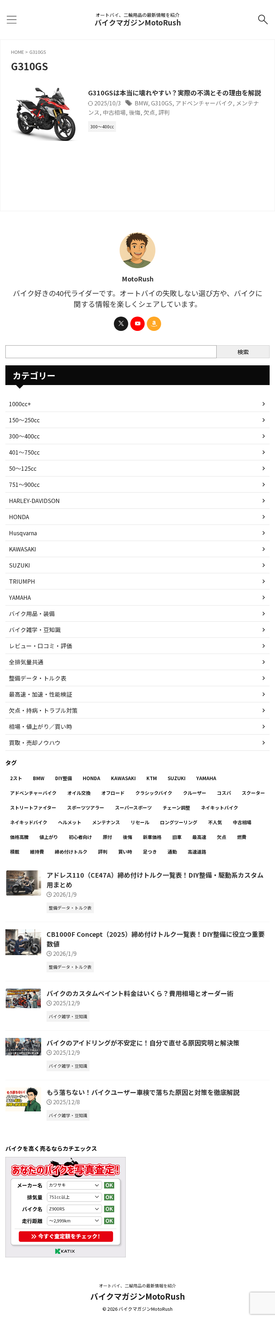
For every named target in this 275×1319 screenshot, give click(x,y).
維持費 (37, 851)
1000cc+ (20, 403)
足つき (150, 851)
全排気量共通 (26, 662)
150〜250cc (24, 420)
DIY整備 (63, 778)
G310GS (161, 103)
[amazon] (154, 324)
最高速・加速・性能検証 (40, 694)
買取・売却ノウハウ (35, 742)
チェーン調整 (176, 807)
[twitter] (121, 324)
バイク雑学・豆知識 (35, 629)
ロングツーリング (178, 822)
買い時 (125, 851)
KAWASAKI (22, 549)
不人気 (215, 822)
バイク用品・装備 (32, 613)
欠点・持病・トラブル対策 (43, 710)
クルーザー (194, 792)
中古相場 (114, 112)
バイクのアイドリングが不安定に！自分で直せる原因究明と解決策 (143, 1042)
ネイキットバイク (219, 807)
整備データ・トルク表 (37, 678)
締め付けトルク (71, 851)
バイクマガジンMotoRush (138, 22)
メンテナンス (106, 822)
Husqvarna (23, 532)
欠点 (149, 112)
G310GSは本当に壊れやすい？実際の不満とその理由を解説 (174, 92)
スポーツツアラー (85, 807)
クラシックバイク (153, 792)
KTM (151, 778)
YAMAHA (20, 597)
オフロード (113, 792)
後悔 (134, 112)
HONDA (19, 516)
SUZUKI (19, 565)
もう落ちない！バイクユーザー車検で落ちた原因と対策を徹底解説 (143, 1092)
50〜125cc (23, 468)
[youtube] (137, 324)
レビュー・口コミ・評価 (40, 645)
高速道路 (197, 851)
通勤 (172, 851)
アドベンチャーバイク (204, 103)
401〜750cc (24, 452)
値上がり (48, 837)
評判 (164, 112)
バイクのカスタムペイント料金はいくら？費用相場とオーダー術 (140, 993)
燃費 (241, 837)
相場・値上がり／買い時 (40, 726)
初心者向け (80, 837)
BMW (141, 103)
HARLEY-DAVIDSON (34, 500)
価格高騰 (19, 837)
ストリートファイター (33, 807)
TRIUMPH (22, 581)
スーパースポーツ (133, 807)
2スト (16, 778)
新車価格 (152, 837)
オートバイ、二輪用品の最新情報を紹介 (137, 1285)
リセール (140, 822)
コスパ (224, 792)
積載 (14, 851)
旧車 (177, 837)
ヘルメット (69, 822)
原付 (107, 837)
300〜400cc (24, 436)
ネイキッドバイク (28, 822)
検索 (243, 351)
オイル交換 (79, 792)
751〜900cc (24, 484)
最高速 (199, 837)
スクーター (253, 792)
